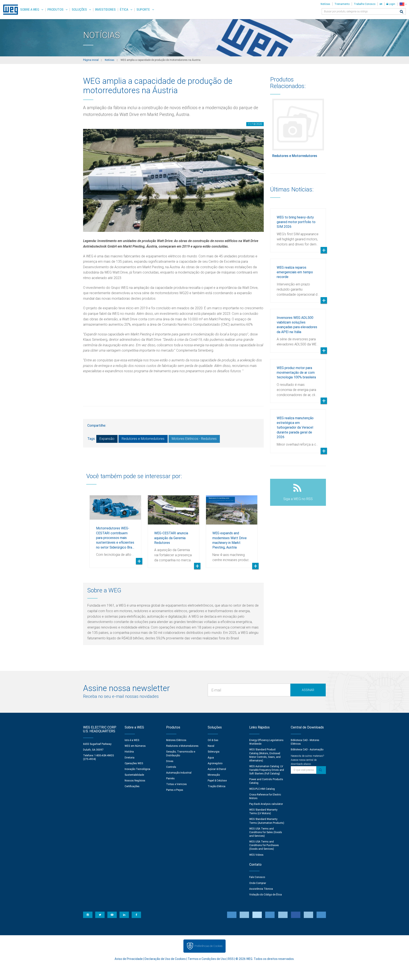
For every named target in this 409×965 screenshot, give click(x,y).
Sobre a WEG (29, 9)
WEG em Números (135, 745)
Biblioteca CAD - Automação (307, 749)
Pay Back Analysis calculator (266, 804)
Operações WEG (134, 763)
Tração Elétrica (216, 786)
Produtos (55, 9)
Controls (171, 766)
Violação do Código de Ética (265, 894)
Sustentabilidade (134, 774)
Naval (211, 745)
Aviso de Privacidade (129, 959)
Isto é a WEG (132, 740)
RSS (231, 959)
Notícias (325, 4)
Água (211, 757)
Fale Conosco (257, 877)
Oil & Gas (213, 740)
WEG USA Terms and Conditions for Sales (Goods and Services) (265, 832)
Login (391, 4)
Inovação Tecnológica (137, 769)
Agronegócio (215, 763)
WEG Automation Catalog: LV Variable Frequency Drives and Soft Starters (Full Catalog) (266, 770)
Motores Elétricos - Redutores (194, 439)
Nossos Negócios (135, 780)
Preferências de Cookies (208, 946)
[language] (403, 4)
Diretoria (129, 757)
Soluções (79, 9)
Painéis (170, 778)
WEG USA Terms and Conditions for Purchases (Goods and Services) (264, 845)
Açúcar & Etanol (217, 769)
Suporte (143, 9)
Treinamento (342, 4)
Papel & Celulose (217, 780)
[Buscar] (401, 12)
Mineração (214, 774)
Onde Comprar (257, 883)
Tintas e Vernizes (176, 784)
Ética (124, 9)
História (129, 751)
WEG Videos (256, 854)
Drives (169, 761)
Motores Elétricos (176, 740)
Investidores (105, 9)
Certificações (132, 786)
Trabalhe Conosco (364, 4)
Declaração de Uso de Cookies (165, 959)
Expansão (106, 439)
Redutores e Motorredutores (143, 439)
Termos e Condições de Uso (207, 959)
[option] (115, 528)
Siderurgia (213, 751)
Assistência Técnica (261, 888)
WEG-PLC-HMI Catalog (262, 788)
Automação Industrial (179, 772)
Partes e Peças (174, 789)
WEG (9, 9)
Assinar (308, 690)
